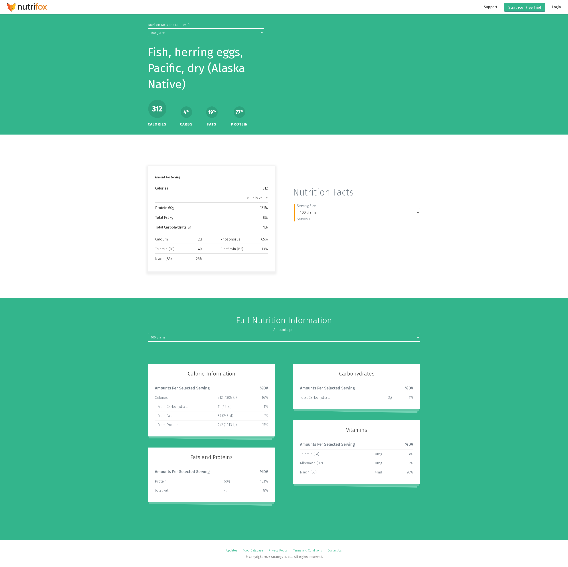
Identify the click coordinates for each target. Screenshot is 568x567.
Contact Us (334, 550)
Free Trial (524, 7)
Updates (231, 550)
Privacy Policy (278, 550)
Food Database (253, 550)
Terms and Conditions (307, 550)
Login (556, 7)
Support (490, 7)
